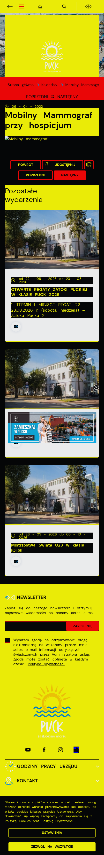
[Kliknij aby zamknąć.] (96, 387)
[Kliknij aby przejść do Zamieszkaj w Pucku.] (52, 427)
